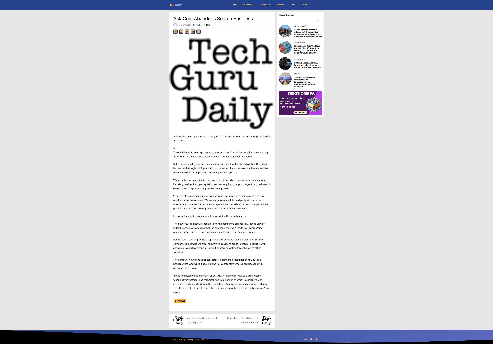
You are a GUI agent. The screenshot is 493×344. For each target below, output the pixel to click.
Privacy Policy (193, 339)
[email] (198, 32)
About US (204, 339)
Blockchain (266, 5)
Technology (247, 5)
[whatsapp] (181, 32)
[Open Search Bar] (316, 5)
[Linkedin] (305, 339)
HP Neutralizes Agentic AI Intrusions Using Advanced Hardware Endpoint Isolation (307, 65)
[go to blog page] (317, 21)
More (305, 5)
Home (234, 5)
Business (280, 5)
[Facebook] (316, 339)
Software (180, 301)
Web (293, 5)
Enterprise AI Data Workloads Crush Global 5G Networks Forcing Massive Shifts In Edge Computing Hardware (307, 49)
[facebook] (175, 32)
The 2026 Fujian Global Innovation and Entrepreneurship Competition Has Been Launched (304, 82)
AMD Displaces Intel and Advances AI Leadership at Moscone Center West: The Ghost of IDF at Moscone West (308, 33)
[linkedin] (193, 32)
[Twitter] (311, 339)
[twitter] (187, 32)
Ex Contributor (184, 25)
